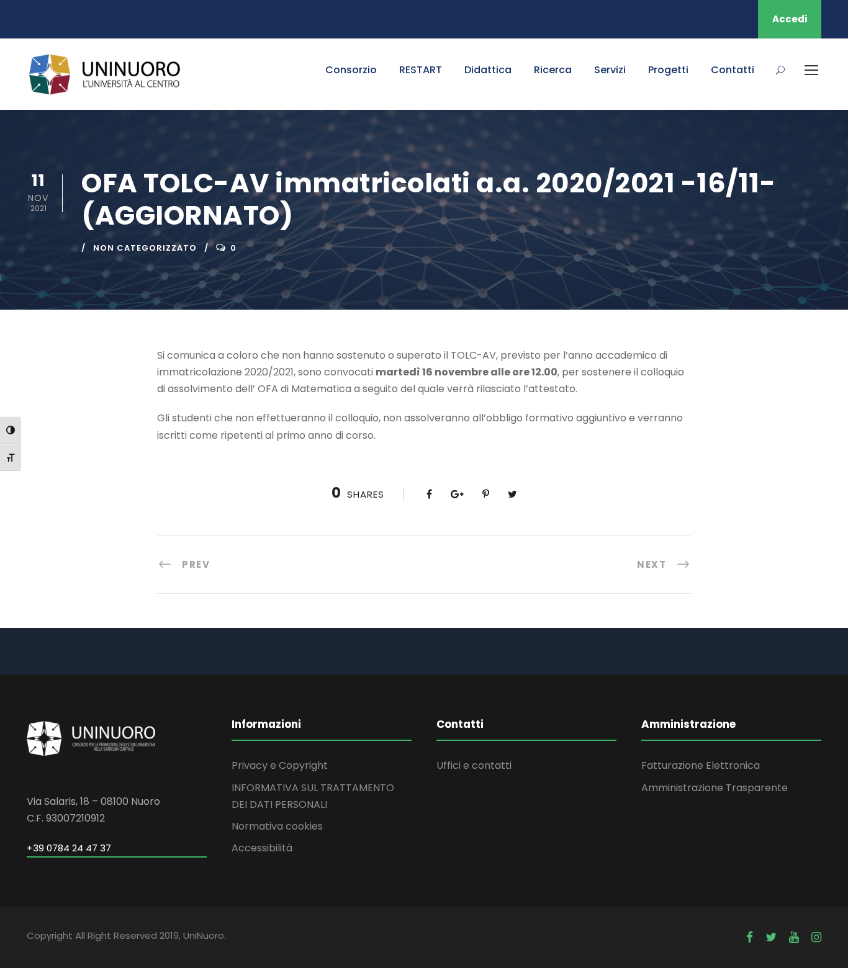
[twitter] (771, 937)
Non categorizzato (145, 248)
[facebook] (749, 937)
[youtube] (794, 937)
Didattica (488, 70)
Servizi (610, 70)
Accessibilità (262, 848)
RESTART (420, 70)
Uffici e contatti (474, 765)
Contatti (732, 70)
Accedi (789, 18)
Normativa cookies (277, 826)
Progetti (668, 70)
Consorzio (351, 70)
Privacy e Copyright (280, 765)
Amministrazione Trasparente (714, 788)
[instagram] (816, 937)
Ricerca (553, 70)
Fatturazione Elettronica (700, 765)
